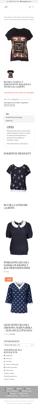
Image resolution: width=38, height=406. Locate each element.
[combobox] (19, 344)
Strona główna (8, 17)
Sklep (15, 17)
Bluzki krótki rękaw (23, 17)
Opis (7, 114)
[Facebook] (5, 105)
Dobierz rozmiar (9, 379)
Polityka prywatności (10, 376)
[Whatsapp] (13, 105)
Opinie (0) (9, 121)
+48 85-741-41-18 (13, 1)
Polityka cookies (9, 373)
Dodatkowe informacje (14, 117)
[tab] (19, 114)
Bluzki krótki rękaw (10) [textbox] (18, 345)
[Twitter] (8, 105)
